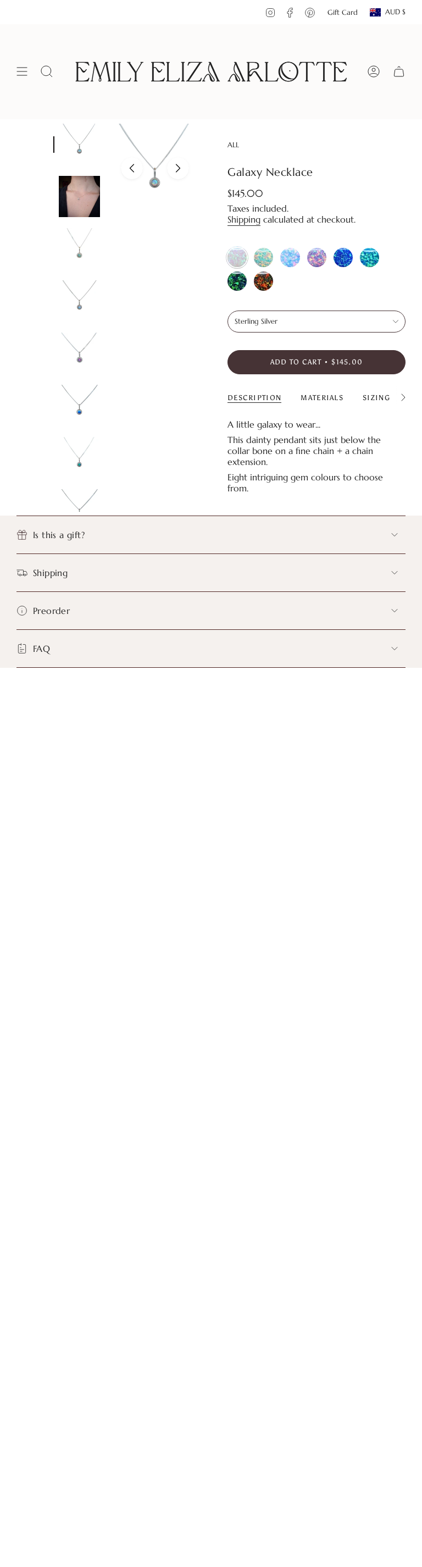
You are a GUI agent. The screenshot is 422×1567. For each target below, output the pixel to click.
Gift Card (342, 12)
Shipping (243, 219)
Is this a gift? (59, 534)
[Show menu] (22, 72)
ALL (233, 144)
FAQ (41, 648)
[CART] (399, 72)
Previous (132, 168)
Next (178, 168)
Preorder (51, 610)
